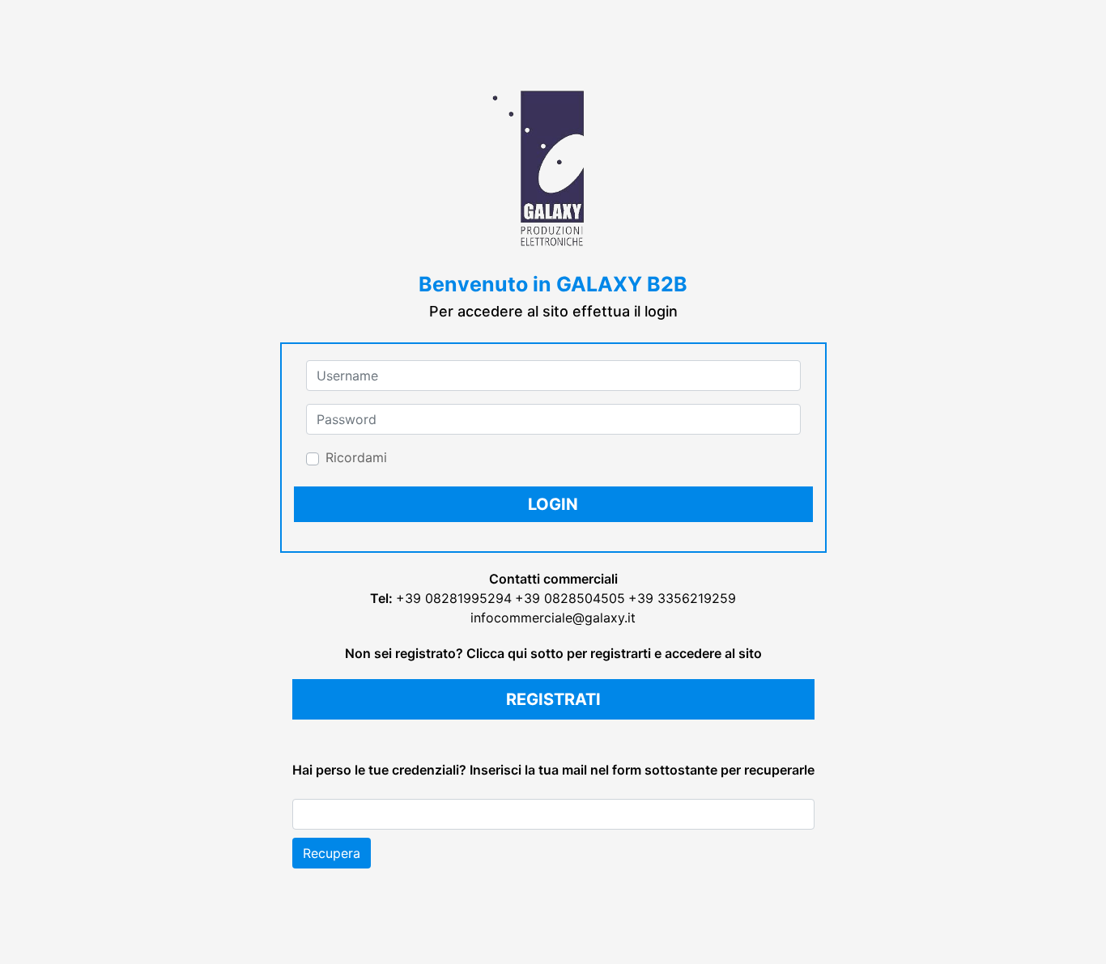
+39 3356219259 (682, 598)
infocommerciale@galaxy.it (553, 617)
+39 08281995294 (454, 598)
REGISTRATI (553, 699)
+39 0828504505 (570, 598)
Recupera (331, 853)
